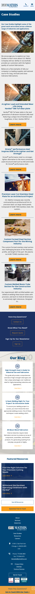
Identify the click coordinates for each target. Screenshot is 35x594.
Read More (17, 388)
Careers (17, 538)
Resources (17, 536)
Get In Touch (17, 575)
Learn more (15, 124)
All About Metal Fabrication (17, 430)
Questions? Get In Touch (17, 509)
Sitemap (19, 566)
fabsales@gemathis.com (19, 559)
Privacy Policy (19, 564)
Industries (17, 523)
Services (17, 520)
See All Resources (17, 502)
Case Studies (17, 533)
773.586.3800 (21, 554)
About (17, 518)
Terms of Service (19, 569)
